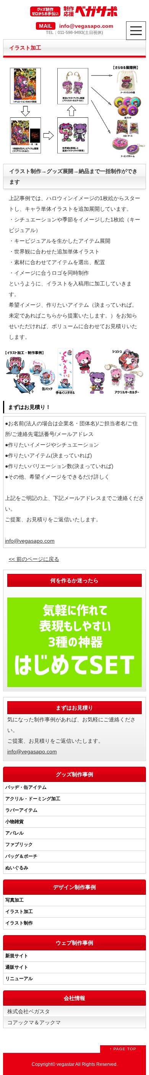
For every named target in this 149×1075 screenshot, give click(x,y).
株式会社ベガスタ (28, 1011)
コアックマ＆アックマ (34, 1022)
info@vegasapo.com (30, 541)
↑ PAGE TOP (123, 1049)
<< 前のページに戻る (34, 559)
